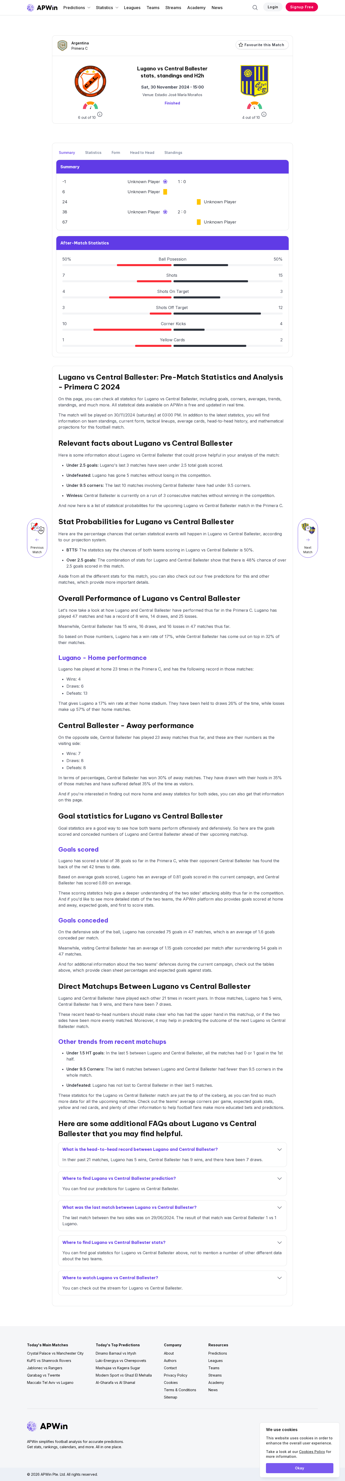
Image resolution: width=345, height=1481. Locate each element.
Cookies (171, 1382)
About (169, 1353)
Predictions (74, 7)
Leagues (132, 7)
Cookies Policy (312, 1451)
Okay (299, 1468)
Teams (152, 7)
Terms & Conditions (180, 1390)
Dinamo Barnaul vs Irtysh (116, 1353)
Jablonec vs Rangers (44, 1368)
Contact (170, 1368)
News (217, 7)
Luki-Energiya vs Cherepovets (121, 1360)
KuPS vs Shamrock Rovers (49, 1360)
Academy (196, 7)
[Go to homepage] (42, 7)
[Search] (255, 8)
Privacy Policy (175, 1375)
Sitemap (170, 1397)
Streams (173, 7)
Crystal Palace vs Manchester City (55, 1353)
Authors (170, 1360)
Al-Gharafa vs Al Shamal (115, 1382)
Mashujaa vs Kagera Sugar (118, 1368)
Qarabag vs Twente (43, 1375)
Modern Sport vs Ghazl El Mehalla (124, 1375)
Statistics (104, 7)
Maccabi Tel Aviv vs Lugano (50, 1382)
